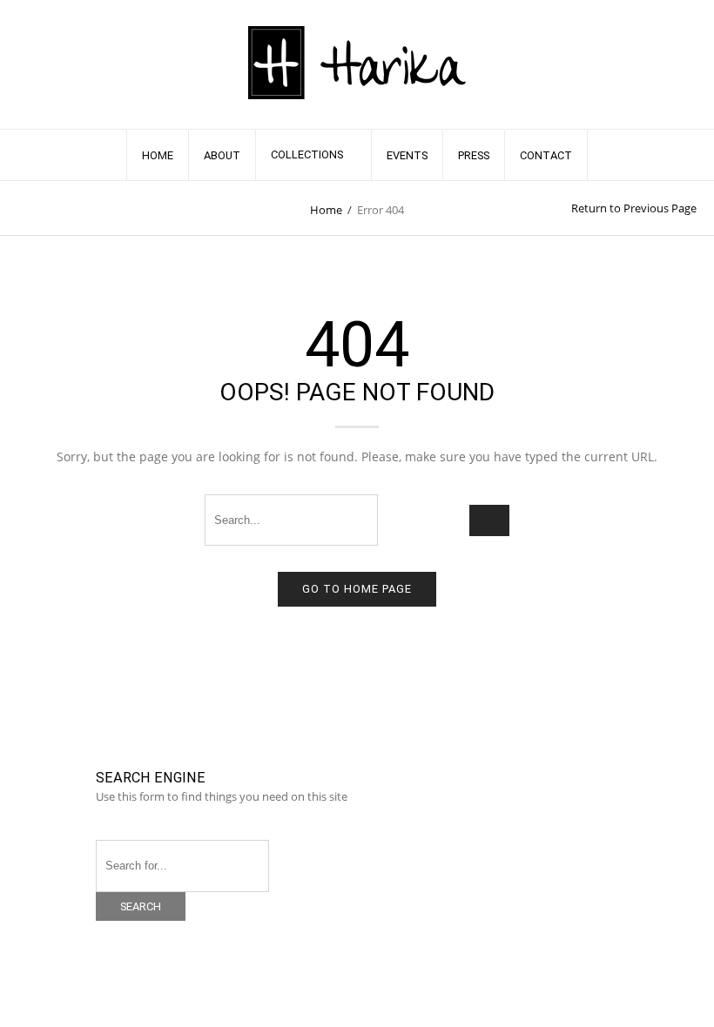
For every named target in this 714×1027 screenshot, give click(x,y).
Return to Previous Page (634, 208)
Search (140, 906)
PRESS (473, 155)
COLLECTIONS (307, 154)
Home (326, 210)
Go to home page (357, 588)
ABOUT (222, 155)
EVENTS (407, 155)
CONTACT (546, 155)
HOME (157, 155)
